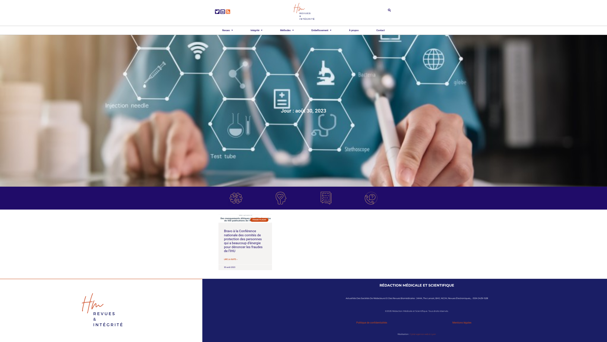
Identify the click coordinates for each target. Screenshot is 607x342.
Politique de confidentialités (371, 322)
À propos (354, 30)
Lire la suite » (230, 259)
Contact (380, 30)
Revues (226, 30)
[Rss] (228, 11)
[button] (389, 10)
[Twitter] (217, 11)
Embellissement (319, 30)
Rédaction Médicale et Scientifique (417, 285)
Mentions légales (461, 322)
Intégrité (255, 30)
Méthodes (285, 30)
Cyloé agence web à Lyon (423, 334)
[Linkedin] (222, 11)
